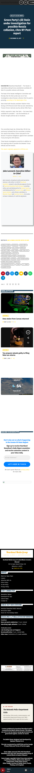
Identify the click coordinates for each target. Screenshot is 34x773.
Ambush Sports (25, 188)
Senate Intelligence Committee (10, 261)
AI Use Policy (4, 584)
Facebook (14, 245)
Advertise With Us (6, 580)
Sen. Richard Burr (23, 259)
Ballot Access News (17, 16)
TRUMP (18, 264)
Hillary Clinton (6, 247)
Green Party (23, 245)
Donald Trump (6, 245)
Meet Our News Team (7, 576)
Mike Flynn (15, 250)
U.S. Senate (25, 264)
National (5, 315)
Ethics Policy (4, 582)
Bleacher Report (7, 194)
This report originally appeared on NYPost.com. (14, 149)
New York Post (24, 250)
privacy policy (25, 470)
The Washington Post (8, 264)
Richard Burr (5, 259)
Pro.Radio (6, 739)
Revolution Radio (6, 610)
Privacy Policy (5, 587)
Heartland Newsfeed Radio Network (14, 186)
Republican (21, 256)
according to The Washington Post (16, 100)
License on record (23, 734)
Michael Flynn (6, 250)
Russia (13, 259)
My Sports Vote (19, 190)
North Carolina (6, 253)
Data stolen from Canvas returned (16, 319)
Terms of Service (21, 746)
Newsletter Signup (6, 594)
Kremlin (22, 247)
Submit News (4, 599)
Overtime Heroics (19, 194)
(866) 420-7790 (18, 568)
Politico (15, 253)
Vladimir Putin (6, 267)
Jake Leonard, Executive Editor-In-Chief (17, 172)
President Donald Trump (9, 256)
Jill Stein (15, 247)
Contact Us (4, 601)
